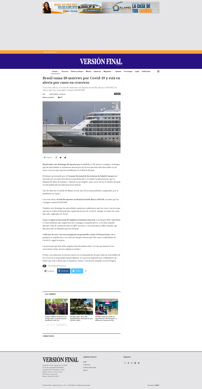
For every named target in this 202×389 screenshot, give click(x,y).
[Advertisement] (101, 31)
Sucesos (65, 71)
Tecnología (128, 71)
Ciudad (54, 71)
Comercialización (89, 367)
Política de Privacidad (83, 385)
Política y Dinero (77, 71)
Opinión (118, 71)
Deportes (97, 71)
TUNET (157, 385)
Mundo (88, 71)
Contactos (86, 365)
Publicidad (146, 71)
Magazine (107, 71)
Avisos (85, 370)
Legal (137, 71)
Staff (84, 362)
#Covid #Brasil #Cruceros (57, 266)
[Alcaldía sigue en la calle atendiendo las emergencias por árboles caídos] (81, 307)
